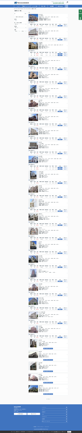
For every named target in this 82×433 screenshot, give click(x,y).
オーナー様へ (35, 6)
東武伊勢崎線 (41, 219)
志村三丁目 (44, 389)
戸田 (42, 301)
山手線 (40, 175)
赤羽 (41, 28)
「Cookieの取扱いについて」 (57, 431)
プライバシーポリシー (41, 426)
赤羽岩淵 (43, 61)
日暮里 (43, 176)
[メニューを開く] (67, 6)
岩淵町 (41, 156)
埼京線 (40, 205)
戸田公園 (43, 303)
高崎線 (40, 316)
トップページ (44, 407)
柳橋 (41, 42)
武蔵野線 (40, 89)
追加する (65, 25)
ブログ (43, 414)
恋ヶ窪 (45, 90)
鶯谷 (42, 175)
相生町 (42, 385)
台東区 (40, 42)
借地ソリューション (26, 6)
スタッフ (43, 409)
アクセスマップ (44, 416)
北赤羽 (43, 205)
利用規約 (35, 426)
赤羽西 (41, 100)
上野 (42, 177)
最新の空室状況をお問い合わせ (48, 348)
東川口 (42, 14)
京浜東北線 (40, 63)
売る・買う (43, 6)
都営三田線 (40, 131)
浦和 (43, 315)
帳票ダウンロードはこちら (46, 421)
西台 (43, 391)
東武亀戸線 (40, 218)
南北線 (40, 61)
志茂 (42, 62)
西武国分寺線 (41, 90)
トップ (18, 6)
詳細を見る (60, 25)
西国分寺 (43, 89)
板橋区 (40, 385)
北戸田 (43, 302)
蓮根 (43, 390)
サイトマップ (47, 426)
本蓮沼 (44, 131)
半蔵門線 (40, 217)
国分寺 (43, 91)
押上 (43, 217)
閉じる (69, 431)
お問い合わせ (60, 6)
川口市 (40, 14)
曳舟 (44, 219)
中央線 (40, 91)
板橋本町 (44, 133)
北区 (39, 28)
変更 (25, 13)
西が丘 (41, 128)
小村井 (44, 218)
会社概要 (52, 6)
